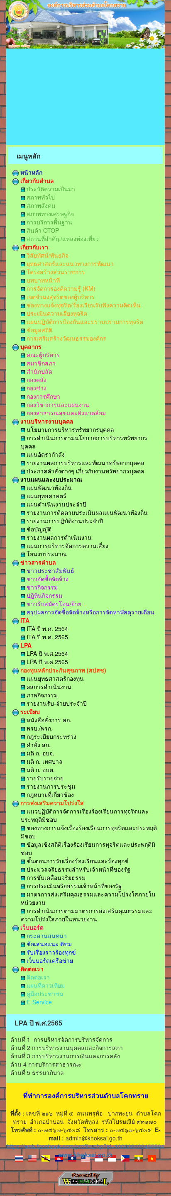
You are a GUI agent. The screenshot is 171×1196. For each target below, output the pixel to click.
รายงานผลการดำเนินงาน (58, 537)
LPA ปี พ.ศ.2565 (46, 662)
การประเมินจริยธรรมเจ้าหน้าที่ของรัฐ (73, 886)
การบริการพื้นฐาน (48, 222)
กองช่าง (35, 388)
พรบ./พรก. (39, 728)
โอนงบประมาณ (46, 554)
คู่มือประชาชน (44, 993)
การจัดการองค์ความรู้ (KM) (60, 288)
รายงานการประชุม (50, 786)
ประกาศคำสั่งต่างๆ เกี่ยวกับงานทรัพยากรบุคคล (84, 471)
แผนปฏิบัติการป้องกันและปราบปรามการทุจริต (84, 321)
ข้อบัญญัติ (38, 529)
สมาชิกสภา (40, 363)
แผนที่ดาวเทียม (45, 985)
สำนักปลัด (38, 371)
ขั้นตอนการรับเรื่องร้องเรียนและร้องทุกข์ (77, 861)
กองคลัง (35, 379)
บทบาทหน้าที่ (42, 280)
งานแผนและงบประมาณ (50, 479)
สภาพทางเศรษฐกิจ (49, 213)
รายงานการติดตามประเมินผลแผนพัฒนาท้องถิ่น (86, 512)
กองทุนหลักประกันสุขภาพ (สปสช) (62, 670)
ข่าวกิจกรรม (41, 587)
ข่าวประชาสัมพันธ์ (49, 570)
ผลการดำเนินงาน (48, 686)
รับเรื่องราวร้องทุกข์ (50, 952)
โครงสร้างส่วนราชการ (55, 272)
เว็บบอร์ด (31, 927)
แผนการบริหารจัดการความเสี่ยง (66, 545)
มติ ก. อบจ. (39, 753)
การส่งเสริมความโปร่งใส (51, 803)
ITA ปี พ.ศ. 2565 (46, 637)
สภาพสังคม (40, 205)
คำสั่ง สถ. (38, 744)
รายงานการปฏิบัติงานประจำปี (64, 520)
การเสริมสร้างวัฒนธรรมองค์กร (65, 338)
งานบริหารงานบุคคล (46, 421)
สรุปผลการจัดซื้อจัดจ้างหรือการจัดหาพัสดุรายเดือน (89, 612)
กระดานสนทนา (46, 935)
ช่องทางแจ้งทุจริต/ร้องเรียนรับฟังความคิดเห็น (83, 305)
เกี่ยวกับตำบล (36, 180)
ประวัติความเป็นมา (50, 189)
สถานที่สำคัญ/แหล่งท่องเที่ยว (62, 238)
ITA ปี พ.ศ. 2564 (46, 628)
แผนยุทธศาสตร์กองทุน (54, 678)
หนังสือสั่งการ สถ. (48, 720)
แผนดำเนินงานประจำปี (55, 504)
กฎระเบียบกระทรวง (50, 736)
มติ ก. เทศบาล (44, 761)
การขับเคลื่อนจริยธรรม (55, 877)
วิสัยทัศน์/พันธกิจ (46, 255)
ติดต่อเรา (31, 969)
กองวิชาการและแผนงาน (57, 404)
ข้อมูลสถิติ (38, 330)
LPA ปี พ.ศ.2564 (46, 653)
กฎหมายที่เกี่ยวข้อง (49, 794)
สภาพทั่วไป (40, 197)
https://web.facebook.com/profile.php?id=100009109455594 (85, 1146)
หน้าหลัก (30, 172)
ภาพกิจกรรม (41, 695)
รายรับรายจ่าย (44, 778)
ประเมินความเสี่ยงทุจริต (56, 313)
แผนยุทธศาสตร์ (45, 496)
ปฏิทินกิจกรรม (43, 595)
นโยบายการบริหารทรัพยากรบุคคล (69, 429)
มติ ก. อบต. (40, 769)
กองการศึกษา (42, 396)
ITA (24, 620)
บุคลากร (30, 346)
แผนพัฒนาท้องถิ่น (48, 487)
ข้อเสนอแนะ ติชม (48, 944)
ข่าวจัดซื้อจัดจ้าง (46, 579)
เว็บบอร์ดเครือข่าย (49, 960)
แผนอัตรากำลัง (45, 454)
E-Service (38, 1002)
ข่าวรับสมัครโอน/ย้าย (53, 603)
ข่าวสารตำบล (37, 562)
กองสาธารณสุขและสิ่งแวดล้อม (65, 413)
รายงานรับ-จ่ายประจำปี (56, 703)
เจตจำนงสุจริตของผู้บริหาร (60, 296)
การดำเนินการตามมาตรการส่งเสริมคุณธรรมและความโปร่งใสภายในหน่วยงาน (86, 914)
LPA (25, 645)
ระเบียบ (29, 711)
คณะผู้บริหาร (42, 355)
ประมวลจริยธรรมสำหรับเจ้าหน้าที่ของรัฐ (77, 869)
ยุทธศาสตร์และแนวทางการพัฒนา (69, 263)
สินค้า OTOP (42, 230)
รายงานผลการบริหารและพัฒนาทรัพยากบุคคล (84, 462)
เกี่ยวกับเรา (33, 247)
